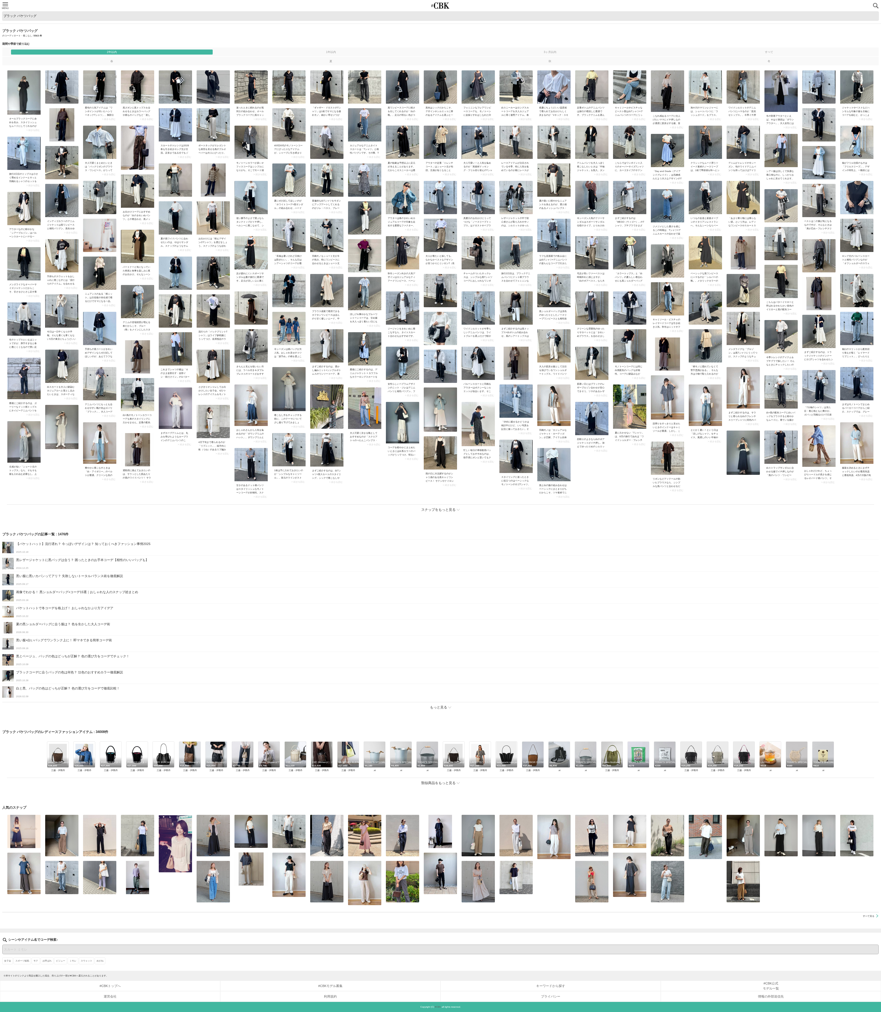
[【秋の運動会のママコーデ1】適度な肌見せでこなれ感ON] (667, 91)
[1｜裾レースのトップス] (516, 142)
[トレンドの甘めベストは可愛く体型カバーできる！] (61, 877)
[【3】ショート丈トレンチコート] (440, 142)
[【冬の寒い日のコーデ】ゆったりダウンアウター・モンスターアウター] (781, 91)
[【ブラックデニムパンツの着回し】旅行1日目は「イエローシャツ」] (591, 87)
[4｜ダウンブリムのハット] (251, 405)
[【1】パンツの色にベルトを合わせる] (478, 835)
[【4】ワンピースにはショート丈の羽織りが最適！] (326, 235)
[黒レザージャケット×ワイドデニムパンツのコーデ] (516, 197)
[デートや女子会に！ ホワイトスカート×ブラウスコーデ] (175, 843)
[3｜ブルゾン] (743, 328)
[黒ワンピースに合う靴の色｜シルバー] (705, 252)
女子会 (7, 960)
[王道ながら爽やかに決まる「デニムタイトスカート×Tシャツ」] (364, 124)
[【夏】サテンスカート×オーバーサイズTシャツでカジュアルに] (629, 142)
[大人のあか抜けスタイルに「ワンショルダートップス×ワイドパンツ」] (554, 345)
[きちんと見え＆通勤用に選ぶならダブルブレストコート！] (251, 345)
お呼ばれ (47, 960)
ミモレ (73, 960)
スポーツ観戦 (22, 960)
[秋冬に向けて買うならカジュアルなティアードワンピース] (402, 252)
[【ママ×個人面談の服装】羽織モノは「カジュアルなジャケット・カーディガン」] (554, 405)
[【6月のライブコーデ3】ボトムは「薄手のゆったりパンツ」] (402, 881)
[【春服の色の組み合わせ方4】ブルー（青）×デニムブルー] (137, 301)
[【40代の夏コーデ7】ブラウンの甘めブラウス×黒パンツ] (667, 458)
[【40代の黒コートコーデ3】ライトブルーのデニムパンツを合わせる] (99, 328)
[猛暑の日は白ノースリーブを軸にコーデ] (516, 835)
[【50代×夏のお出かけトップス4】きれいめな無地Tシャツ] (516, 877)
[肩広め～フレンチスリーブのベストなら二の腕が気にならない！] (819, 200)
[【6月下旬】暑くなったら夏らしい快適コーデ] (667, 205)
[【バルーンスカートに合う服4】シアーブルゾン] (24, 208)
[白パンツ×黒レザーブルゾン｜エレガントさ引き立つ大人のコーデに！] (591, 363)
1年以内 (331, 52)
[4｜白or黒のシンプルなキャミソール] (289, 449)
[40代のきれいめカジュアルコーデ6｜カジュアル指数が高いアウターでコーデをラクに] (402, 197)
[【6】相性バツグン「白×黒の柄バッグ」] (629, 345)
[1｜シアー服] (781, 150)
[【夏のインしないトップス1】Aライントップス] (629, 831)
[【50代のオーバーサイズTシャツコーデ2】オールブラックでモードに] (440, 831)
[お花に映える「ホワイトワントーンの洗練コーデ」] (516, 401)
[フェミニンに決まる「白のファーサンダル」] (591, 197)
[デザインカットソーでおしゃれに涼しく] (137, 835)
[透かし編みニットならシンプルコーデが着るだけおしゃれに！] (326, 345)
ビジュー (60, 960)
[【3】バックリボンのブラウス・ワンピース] (99, 142)
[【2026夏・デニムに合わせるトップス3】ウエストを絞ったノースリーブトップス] (478, 197)
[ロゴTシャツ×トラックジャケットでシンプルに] (819, 331)
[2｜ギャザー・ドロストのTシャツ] (326, 87)
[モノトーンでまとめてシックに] (856, 383)
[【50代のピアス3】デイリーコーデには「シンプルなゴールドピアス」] (326, 881)
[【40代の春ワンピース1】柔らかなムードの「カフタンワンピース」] (326, 290)
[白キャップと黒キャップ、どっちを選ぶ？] (289, 389)
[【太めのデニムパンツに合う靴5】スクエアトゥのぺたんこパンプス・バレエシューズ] (364, 408)
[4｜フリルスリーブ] (856, 142)
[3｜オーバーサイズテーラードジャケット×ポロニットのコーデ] (24, 263)
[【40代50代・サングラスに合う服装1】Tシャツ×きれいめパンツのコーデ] (402, 835)
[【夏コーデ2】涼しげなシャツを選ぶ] (705, 405)
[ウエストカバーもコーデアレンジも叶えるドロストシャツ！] (251, 869)
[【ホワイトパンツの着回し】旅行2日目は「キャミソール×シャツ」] (24, 153)
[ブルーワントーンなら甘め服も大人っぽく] (364, 293)
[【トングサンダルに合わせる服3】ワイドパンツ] (591, 881)
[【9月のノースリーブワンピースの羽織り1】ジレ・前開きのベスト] (213, 835)
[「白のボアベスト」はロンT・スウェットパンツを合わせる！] (591, 252)
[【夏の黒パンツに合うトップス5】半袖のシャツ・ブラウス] (251, 831)
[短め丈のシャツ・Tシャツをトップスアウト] (781, 835)
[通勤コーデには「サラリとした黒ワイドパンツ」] (137, 449)
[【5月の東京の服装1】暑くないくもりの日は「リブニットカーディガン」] (61, 311)
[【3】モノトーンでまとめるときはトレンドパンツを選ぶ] (856, 835)
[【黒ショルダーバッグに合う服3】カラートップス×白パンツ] (629, 252)
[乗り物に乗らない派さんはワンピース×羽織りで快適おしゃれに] (743, 197)
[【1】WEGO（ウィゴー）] (629, 197)
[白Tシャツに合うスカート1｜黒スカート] (326, 450)
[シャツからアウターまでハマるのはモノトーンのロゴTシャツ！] (516, 456)
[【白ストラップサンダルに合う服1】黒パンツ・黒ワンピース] (781, 447)
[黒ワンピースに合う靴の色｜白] (402, 87)
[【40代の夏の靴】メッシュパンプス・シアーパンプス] (554, 180)
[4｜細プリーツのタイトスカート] (667, 835)
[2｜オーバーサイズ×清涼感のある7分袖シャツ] (819, 386)
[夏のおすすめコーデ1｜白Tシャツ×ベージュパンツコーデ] (743, 881)
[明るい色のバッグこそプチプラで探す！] (402, 422)
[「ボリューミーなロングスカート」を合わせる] (61, 255)
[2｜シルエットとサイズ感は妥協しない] (667, 881)
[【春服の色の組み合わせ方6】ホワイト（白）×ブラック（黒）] (137, 394)
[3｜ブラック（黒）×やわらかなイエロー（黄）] (781, 281)
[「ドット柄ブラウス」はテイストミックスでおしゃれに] (289, 875)
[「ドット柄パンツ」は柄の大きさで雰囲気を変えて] (819, 835)
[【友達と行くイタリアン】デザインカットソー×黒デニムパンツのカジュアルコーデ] (705, 197)
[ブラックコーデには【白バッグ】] (24, 92)
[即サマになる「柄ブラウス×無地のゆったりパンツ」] (629, 875)
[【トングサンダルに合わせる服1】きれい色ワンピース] (364, 835)
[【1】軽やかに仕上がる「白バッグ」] (781, 392)
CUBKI (440, 5)
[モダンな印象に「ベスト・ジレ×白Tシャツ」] (326, 180)
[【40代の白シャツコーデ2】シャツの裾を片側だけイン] (175, 348)
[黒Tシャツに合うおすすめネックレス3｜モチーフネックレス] (478, 252)
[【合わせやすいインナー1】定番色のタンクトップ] (251, 197)
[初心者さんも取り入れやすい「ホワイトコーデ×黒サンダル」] (289, 180)
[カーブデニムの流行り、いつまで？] (175, 408)
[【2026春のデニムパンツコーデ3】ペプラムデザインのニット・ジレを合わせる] (402, 363)
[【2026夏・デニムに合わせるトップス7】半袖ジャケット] (591, 142)
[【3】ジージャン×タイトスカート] (402, 308)
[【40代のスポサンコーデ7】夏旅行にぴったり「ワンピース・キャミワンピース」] (251, 252)
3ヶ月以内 (550, 52)
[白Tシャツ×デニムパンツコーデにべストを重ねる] (629, 87)
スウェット (86, 960)
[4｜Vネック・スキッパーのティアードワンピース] (478, 881)
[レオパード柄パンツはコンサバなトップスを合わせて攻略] (819, 446)
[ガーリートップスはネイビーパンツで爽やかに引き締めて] (24, 378)
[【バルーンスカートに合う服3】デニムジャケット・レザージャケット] (478, 363)
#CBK (438, 1007)
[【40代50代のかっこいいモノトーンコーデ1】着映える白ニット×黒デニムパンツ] (289, 124)
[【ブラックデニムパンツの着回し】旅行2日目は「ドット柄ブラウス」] (516, 252)
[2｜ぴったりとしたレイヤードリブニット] (856, 328)
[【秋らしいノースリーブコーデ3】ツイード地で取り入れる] (705, 142)
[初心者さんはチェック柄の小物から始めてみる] (705, 345)
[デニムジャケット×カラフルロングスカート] (364, 348)
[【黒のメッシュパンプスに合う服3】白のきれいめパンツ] (137, 191)
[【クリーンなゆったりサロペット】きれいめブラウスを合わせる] (591, 308)
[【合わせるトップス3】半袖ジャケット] (213, 881)
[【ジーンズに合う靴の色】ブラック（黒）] (99, 383)
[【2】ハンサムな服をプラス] (856, 87)
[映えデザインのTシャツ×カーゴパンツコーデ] (213, 218)
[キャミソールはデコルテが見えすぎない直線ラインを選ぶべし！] (667, 397)
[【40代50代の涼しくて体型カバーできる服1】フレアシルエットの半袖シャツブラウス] (99, 877)
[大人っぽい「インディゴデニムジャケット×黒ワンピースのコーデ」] (61, 200)
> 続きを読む (33, 130)
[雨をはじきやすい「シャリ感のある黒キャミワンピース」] (440, 453)
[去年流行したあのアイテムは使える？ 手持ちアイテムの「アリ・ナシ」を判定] (24, 831)
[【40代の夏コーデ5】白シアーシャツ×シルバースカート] (289, 235)
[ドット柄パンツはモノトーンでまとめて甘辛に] (251, 464)
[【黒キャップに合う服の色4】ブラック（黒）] (251, 87)
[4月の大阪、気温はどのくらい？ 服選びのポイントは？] (856, 443)
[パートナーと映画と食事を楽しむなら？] (137, 246)
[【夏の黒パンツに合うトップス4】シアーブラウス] (289, 831)
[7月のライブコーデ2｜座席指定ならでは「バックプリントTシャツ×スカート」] (213, 311)
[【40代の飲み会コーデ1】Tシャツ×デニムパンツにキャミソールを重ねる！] (554, 235)
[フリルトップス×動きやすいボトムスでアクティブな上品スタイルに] (326, 835)
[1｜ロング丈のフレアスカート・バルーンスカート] (175, 124)
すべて (769, 52)
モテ (35, 960)
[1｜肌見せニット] (24, 319)
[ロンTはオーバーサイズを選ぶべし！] (440, 235)
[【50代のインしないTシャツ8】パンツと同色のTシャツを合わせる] (99, 835)
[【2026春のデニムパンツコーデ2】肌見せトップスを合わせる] (743, 87)
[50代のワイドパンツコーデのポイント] (61, 835)
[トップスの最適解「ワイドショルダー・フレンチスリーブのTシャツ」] (629, 406)
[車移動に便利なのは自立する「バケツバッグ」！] (478, 424)
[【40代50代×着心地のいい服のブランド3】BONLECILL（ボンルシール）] (781, 336)
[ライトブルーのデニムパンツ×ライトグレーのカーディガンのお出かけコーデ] (478, 308)
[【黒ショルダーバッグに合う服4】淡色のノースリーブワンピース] (554, 290)
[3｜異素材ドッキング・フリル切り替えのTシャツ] (478, 142)
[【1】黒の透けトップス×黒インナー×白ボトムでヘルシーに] (516, 308)
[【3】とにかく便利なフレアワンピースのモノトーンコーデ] (478, 87)
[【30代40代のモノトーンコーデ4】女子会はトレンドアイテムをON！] (213, 366)
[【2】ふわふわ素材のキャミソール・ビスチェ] (667, 298)
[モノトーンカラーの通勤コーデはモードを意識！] (251, 142)
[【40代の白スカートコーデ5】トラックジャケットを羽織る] (61, 366)
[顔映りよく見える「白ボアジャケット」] (591, 418)
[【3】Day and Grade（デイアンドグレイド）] (667, 150)
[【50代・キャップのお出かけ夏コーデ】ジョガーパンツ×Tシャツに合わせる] (440, 873)
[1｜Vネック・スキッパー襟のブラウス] (554, 87)
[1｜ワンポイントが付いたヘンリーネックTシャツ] (99, 87)
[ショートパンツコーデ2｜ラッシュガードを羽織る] (705, 87)
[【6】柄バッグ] (289, 328)
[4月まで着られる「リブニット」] (213, 421)
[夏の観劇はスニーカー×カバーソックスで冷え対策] (402, 142)
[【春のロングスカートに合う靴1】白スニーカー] (516, 87)
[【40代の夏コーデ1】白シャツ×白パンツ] (743, 388)
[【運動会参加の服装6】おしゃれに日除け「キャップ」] (24, 873)
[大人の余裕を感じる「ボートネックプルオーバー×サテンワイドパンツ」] (213, 124)
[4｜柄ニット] (99, 273)
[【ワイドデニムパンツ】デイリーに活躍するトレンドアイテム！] (743, 142)
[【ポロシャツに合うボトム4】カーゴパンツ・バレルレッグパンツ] (554, 837)
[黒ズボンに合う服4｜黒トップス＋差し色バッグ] (137, 87)
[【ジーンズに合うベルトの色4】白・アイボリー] (99, 443)
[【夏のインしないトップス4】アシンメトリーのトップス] (137, 877)
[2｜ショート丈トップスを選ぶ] (24, 442)
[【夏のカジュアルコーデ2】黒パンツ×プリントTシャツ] (591, 835)
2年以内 (112, 52)
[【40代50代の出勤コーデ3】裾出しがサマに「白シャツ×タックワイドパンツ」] (705, 837)
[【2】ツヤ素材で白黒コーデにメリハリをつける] (554, 464)
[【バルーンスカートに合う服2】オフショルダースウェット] (856, 235)
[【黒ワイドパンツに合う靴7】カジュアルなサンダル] (175, 218)
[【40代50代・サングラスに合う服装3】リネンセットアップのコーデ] (743, 835)
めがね (100, 960)
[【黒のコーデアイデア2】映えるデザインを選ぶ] (440, 87)
